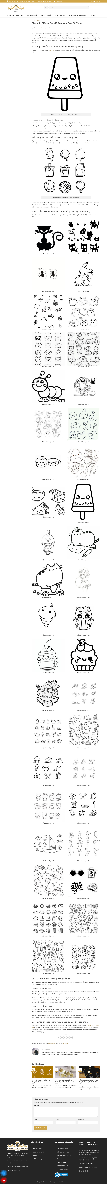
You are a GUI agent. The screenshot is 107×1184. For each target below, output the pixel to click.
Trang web (81, 1119)
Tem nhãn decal (60, 15)
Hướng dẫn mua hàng (62, 1159)
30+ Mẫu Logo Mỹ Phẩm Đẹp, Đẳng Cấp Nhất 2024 (41, 1081)
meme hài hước (86, 143)
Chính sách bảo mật (62, 1165)
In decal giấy (36, 1155)
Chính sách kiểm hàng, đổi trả (65, 1155)
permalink (65, 1043)
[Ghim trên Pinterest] (68, 1037)
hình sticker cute (40, 123)
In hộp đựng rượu (37, 1159)
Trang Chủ (10, 15)
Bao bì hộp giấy (32, 15)
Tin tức (92, 15)
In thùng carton (37, 1148)
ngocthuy (53, 28)
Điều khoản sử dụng (62, 1148)
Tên (35, 1119)
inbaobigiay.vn (95, 1167)
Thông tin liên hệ (61, 1162)
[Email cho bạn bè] (65, 1037)
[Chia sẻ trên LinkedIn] (71, 1037)
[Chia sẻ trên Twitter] (62, 1037)
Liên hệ (98, 1)
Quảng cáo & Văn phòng (77, 15)
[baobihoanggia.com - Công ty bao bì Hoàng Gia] (16, 8)
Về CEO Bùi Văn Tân (62, 1169)
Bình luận (37, 1105)
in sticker (51, 50)
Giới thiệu (92, 1)
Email (58, 1119)
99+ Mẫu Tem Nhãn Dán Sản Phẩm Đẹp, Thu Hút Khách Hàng (65, 1081)
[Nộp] (87, 7)
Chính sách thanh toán (63, 1152)
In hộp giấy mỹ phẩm (38, 1152)
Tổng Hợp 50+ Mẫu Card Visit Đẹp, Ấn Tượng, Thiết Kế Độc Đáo (88, 1082)
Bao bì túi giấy (46, 15)
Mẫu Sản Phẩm (36, 20)
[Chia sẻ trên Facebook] (59, 1037)
